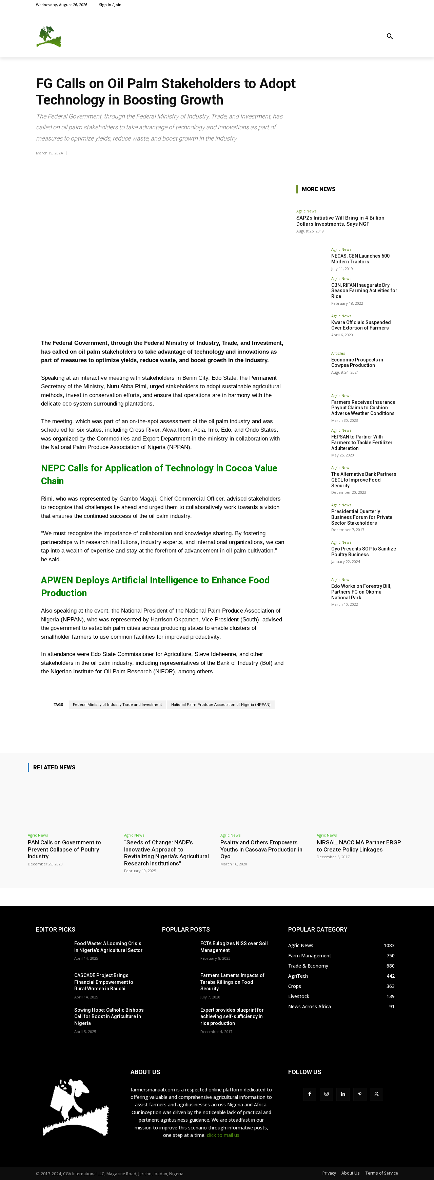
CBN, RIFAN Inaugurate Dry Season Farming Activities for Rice (364, 290)
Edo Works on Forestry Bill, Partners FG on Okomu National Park (361, 591)
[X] (379, 4)
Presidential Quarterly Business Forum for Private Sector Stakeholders (361, 517)
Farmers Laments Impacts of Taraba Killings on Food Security (232, 982)
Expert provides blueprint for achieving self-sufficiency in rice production (232, 1016)
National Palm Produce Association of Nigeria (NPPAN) (221, 705)
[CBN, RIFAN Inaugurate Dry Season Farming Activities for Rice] (311, 292)
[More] (391, 165)
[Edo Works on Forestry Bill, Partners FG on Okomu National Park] (311, 593)
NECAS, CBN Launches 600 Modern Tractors (360, 258)
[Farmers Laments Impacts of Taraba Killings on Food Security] (178, 983)
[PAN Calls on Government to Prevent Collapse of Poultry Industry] (72, 803)
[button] (390, 37)
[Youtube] (394, 4)
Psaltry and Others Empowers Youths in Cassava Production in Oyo (261, 849)
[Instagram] (371, 4)
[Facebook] (363, 4)
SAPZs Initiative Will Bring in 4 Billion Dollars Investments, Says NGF (340, 221)
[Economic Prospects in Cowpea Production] (311, 366)
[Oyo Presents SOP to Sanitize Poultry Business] (311, 555)
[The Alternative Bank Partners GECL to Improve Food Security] (311, 481)
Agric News (306, 211)
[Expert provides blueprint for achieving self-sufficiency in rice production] (178, 1018)
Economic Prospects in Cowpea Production (357, 362)
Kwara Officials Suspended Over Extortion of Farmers (361, 325)
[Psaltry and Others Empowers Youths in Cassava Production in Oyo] (265, 803)
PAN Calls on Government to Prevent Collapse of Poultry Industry (64, 849)
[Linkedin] (343, 1094)
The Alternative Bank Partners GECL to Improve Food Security (363, 479)
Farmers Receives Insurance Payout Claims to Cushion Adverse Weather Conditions (363, 407)
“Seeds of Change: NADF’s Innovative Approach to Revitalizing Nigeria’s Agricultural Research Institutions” (166, 852)
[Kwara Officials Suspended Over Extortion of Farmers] (311, 329)
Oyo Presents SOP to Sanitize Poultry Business (363, 551)
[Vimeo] (386, 4)
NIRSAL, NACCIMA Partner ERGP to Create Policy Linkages (359, 846)
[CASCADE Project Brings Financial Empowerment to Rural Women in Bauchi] (52, 983)
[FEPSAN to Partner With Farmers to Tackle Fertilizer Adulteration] (311, 443)
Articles (338, 353)
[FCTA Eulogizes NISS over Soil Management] (178, 951)
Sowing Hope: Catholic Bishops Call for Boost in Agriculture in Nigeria (109, 1016)
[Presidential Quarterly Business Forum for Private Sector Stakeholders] (311, 518)
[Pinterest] (360, 1094)
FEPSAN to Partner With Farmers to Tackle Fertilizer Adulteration (362, 442)
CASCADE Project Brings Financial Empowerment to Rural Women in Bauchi (103, 982)
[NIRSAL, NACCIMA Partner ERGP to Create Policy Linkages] (361, 803)
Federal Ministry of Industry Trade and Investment (117, 705)
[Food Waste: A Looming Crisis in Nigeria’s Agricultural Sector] (52, 951)
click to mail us (223, 1135)
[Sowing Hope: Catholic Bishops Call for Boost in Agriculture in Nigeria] (52, 1018)
